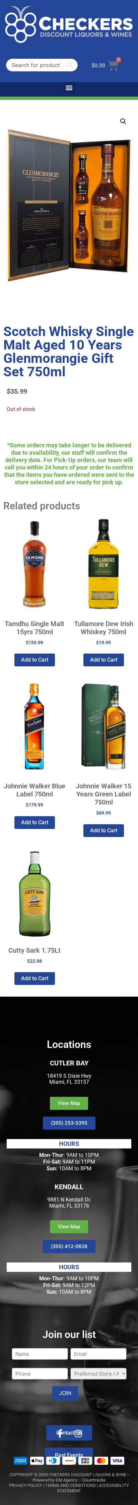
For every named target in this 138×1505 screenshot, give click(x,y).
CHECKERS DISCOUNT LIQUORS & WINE (87, 1474)
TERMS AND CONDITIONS (70, 1485)
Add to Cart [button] (103, 660)
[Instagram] (78, 1433)
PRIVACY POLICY (25, 1485)
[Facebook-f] (60, 1433)
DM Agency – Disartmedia (81, 1480)
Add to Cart (34, 660)
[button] (69, 87)
